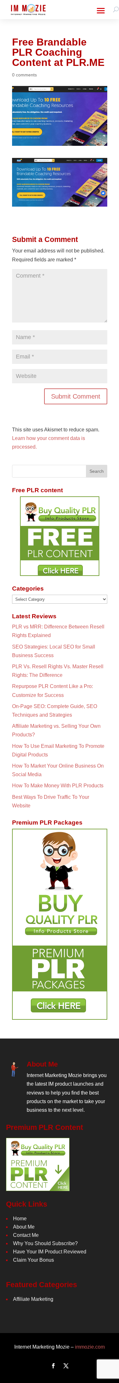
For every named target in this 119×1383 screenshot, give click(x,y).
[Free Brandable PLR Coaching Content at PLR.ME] (59, 202)
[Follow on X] (66, 1366)
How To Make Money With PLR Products (57, 785)
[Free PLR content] (59, 536)
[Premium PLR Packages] (59, 924)
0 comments (24, 74)
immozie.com (90, 1347)
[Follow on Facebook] (53, 1366)
